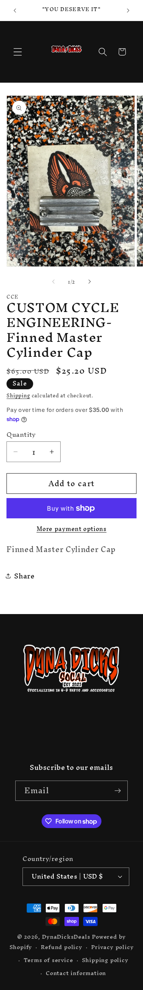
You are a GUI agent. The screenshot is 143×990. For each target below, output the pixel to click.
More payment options (72, 529)
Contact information (76, 973)
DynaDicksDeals (67, 936)
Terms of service (48, 960)
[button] (17, 52)
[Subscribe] (117, 791)
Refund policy (61, 947)
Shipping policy (105, 960)
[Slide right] (89, 281)
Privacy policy (112, 947)
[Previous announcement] (14, 10)
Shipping (18, 395)
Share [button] (24, 576)
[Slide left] (53, 281)
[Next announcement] (128, 10)
